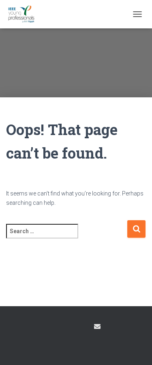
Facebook (53, 327)
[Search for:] (66, 236)
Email (97, 326)
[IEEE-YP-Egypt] (24, 14)
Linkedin (82, 327)
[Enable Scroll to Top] (136, 349)
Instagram (68, 327)
